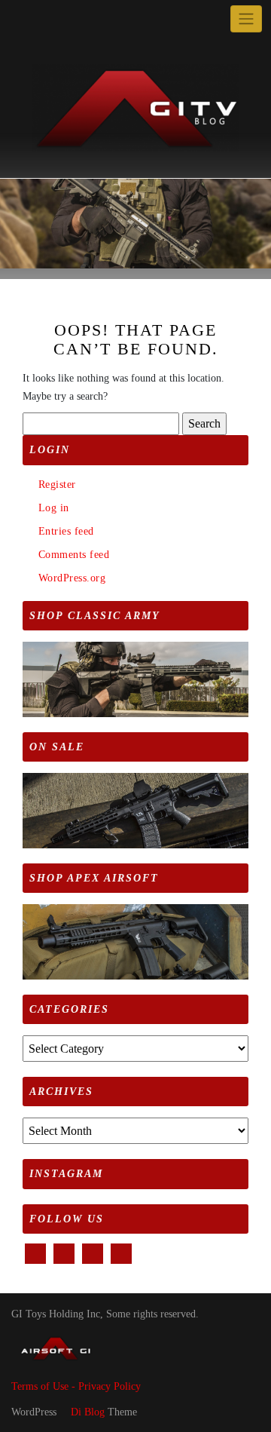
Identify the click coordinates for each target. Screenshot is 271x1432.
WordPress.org (71, 578)
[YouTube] (56, 19)
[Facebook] (21, 19)
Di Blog (86, 1412)
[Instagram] (73, 19)
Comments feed (73, 554)
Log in (53, 508)
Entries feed (66, 531)
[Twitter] (39, 19)
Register (57, 484)
